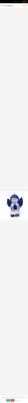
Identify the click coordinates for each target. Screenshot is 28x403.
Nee (12, 400)
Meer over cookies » (18, 400)
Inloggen (24, 1)
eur (19, 1)
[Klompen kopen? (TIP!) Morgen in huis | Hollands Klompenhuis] (8, 5)
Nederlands (15, 1)
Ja (8, 400)
